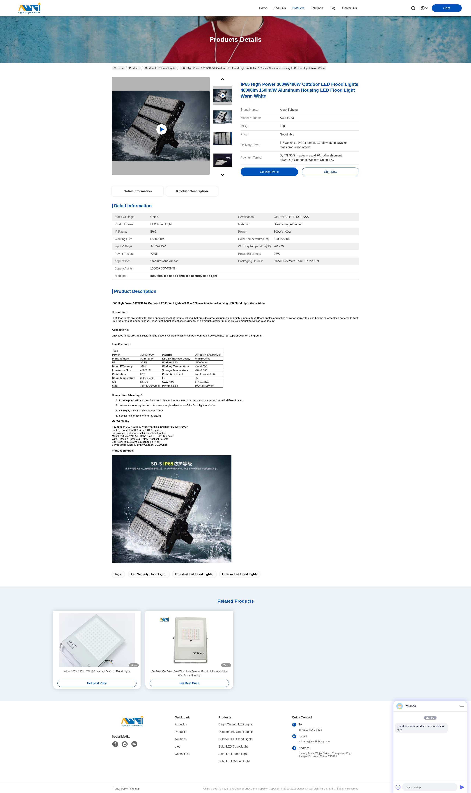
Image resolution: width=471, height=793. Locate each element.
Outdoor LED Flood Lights (160, 68)
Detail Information (138, 191)
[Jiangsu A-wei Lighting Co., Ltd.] (29, 8)
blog (333, 8)
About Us (181, 724)
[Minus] (462, 706)
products (298, 8)
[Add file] (398, 787)
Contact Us (182, 753)
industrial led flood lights (194, 574)
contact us (349, 8)
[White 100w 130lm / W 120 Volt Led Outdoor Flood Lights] (97, 640)
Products (134, 68)
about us (280, 8)
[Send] (462, 787)
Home (263, 8)
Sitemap (135, 788)
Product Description (192, 191)
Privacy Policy (120, 788)
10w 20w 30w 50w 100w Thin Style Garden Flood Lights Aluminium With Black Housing (189, 673)
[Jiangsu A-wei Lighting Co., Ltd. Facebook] (115, 744)
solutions (317, 8)
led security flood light (148, 574)
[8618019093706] (124, 744)
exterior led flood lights (240, 574)
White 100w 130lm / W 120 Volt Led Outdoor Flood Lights (97, 671)
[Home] (132, 725)
